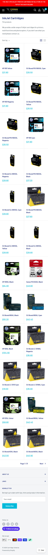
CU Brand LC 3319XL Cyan (35, 385)
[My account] (39, 10)
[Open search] (35, 10)
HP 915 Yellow (7, 68)
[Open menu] (3, 10)
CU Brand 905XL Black (34, 452)
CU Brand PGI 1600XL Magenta (10, 139)
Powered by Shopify (8, 550)
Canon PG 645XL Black (34, 282)
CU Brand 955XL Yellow (34, 418)
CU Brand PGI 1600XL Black (34, 175)
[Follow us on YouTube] (12, 524)
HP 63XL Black (7, 349)
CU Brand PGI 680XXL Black (34, 211)
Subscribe (10, 506)
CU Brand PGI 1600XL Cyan (36, 68)
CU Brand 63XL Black (10, 452)
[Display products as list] (45, 40)
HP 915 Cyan (30, 138)
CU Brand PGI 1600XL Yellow (34, 103)
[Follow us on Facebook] (3, 524)
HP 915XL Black (8, 282)
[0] (44, 10)
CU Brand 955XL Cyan (34, 315)
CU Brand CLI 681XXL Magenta (10, 175)
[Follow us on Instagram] (8, 524)
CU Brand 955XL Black (10, 315)
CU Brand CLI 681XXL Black (34, 247)
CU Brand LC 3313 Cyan (10, 385)
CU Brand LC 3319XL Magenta (33, 350)
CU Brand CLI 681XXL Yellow (10, 247)
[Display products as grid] (41, 40)
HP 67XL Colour (8, 418)
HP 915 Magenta (8, 102)
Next (41, 464)
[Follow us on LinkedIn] (16, 524)
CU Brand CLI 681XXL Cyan (11, 210)
